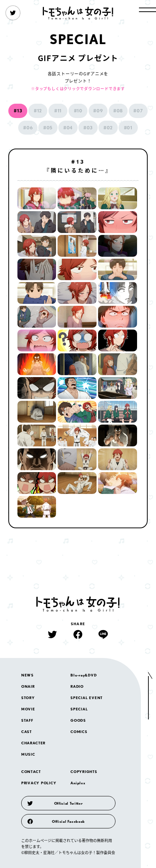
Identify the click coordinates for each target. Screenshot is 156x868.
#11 (58, 110)
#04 (68, 127)
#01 (128, 127)
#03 (88, 127)
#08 (118, 110)
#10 (78, 110)
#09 (98, 110)
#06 (28, 127)
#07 (138, 110)
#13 (18, 110)
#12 (38, 110)
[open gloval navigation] (147, 10)
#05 (48, 127)
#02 (108, 127)
